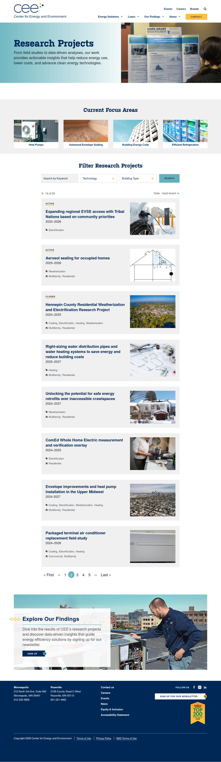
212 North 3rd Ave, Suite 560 (30, 691)
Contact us (107, 687)
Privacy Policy (103, 738)
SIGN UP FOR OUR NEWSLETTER (179, 696)
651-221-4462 (58, 699)
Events (168, 8)
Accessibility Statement (115, 715)
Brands (194, 8)
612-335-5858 (21, 699)
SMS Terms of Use (126, 738)
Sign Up (32, 653)
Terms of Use (83, 738)
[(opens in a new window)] (194, 687)
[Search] (205, 9)
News (104, 704)
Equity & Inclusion (112, 709)
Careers (181, 8)
